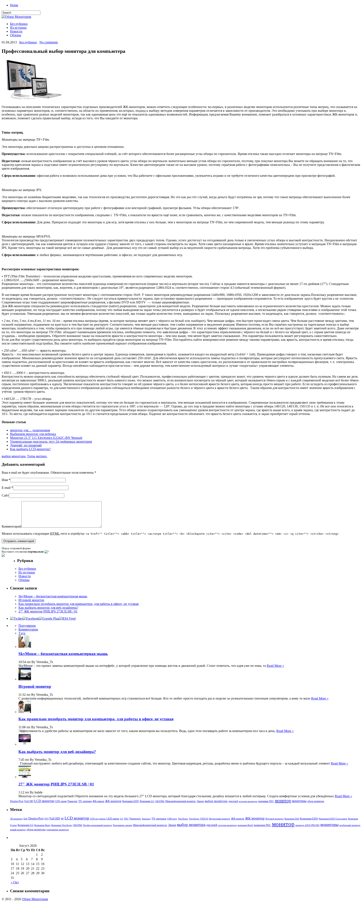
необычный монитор (349, 825)
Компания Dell (291, 819)
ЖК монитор (113, 801)
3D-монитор (16, 819)
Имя (5, 480)
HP (62, 819)
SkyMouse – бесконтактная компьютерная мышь (52, 596)
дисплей (233, 801)
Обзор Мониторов (35, 899)
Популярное (27, 625)
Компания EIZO (130, 801)
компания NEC (266, 801)
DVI (46, 819)
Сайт (5, 495)
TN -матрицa (85, 801)
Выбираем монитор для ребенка (33, 434)
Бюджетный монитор (219, 819)
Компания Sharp (42, 825)
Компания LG (147, 801)
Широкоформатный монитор (180, 801)
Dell (25, 819)
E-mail (6, 487)
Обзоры (15, 35)
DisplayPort (16, 801)
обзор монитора (315, 801)
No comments (48, 42)
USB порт (172, 819)
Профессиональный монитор (97, 825)
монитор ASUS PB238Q (307, 825)
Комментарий (11, 526)
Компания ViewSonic (61, 825)
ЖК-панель (98, 801)
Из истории (18, 27)
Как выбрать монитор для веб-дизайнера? (48, 607)
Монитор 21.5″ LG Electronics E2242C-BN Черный (46, 438)
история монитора (248, 801)
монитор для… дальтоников (30, 430)
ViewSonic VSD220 (198, 819)
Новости (16, 31)
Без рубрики (19, 24)
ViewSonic (183, 819)
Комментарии (28, 629)
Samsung (146, 819)
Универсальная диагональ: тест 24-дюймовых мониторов (51, 441)
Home (14, 5)
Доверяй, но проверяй (26, 445)
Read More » (275, 665)
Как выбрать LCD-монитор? (30, 449)
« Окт (15, 882)
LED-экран (61, 801)
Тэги (21, 633)
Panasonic (72, 801)
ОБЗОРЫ (159, 801)
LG (121, 819)
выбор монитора (13, 456)
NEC (126, 819)
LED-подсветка (98, 819)
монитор (283, 800)
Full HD (28, 801)
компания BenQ (245, 825)
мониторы (299, 801)
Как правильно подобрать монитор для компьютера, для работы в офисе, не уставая (78, 604)
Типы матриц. (37, 456)
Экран (200, 801)
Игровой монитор (31, 600)
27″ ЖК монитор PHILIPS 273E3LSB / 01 (48, 611)
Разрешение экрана (122, 825)
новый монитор (18, 829)
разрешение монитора (58, 829)
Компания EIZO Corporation (333, 819)
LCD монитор (44, 801)
